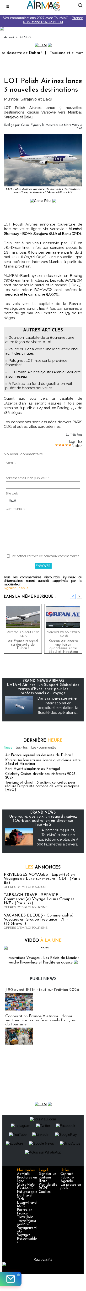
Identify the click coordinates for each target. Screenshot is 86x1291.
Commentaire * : (17, 509)
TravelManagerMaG (26, 1222)
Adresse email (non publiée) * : (27, 478)
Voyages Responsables (27, 1238)
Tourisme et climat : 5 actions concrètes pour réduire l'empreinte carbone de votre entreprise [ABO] (42, 786)
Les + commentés (43, 747)
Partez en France (24, 1211)
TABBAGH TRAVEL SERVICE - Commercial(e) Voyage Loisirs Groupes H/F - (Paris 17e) (39, 899)
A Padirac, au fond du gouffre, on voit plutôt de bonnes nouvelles (38, 385)
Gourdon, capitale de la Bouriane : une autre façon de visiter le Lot (39, 339)
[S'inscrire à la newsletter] (11, 1279)
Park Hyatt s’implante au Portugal (32, 769)
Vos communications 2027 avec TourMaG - (43, 20)
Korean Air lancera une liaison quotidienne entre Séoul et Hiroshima (63, 645)
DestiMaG (25, 1188)
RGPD (43, 1188)
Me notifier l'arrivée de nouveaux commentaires (45, 556)
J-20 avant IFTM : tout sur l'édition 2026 (42, 990)
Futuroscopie (27, 1192)
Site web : (12, 493)
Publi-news (43, 979)
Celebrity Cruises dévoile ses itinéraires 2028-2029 (41, 775)
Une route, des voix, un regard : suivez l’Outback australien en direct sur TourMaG (43, 821)
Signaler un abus (16, 588)
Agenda (66, 1181)
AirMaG (25, 37)
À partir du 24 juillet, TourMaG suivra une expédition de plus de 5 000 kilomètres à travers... (58, 837)
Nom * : (11, 462)
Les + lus (21, 747)
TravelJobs (25, 1217)
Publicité (67, 1177)
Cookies (45, 1192)
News (8, 747)
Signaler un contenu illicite (47, 1177)
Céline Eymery (31, 125)
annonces (43, 867)
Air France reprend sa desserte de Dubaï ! (23, 644)
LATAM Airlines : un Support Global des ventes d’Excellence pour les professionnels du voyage (43, 689)
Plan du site (48, 1185)
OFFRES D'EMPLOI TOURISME (26, 887)
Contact (66, 1174)
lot (80, 442)
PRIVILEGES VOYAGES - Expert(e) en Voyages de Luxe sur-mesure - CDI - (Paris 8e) (42, 879)
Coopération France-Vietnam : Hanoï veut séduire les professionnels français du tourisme (40, 1020)
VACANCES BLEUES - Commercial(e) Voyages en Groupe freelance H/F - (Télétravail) (39, 919)
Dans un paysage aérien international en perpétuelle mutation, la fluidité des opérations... (58, 705)
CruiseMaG (26, 1185)
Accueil (9, 37)
